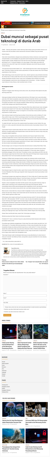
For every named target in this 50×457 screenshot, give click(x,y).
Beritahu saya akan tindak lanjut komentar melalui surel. (16, 309)
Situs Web (5, 302)
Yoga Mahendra (5, 44)
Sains (27, 418)
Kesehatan (4, 418)
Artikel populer (5, 363)
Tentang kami (13, 1)
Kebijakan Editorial (14, 3)
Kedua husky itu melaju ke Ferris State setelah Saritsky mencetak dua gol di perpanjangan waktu (13, 262)
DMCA (27, 1)
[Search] (48, 26)
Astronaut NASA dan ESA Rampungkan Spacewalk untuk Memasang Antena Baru (36, 422)
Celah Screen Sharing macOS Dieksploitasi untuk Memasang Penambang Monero (34, 449)
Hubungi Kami (22, 3)
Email (5, 298)
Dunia (3, 365)
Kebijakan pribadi (21, 1)
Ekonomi (4, 367)
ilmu (3, 368)
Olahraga (4, 372)
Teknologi (3, 32)
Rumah (3, 361)
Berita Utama (4, 444)
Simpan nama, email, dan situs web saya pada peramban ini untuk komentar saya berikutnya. (25, 307)
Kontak (3, 376)
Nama (5, 293)
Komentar (5, 274)
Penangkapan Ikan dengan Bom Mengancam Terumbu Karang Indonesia (11, 449)
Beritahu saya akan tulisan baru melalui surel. (14, 311)
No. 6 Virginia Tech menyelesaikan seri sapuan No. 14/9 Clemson (37, 261)
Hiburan (3, 374)
